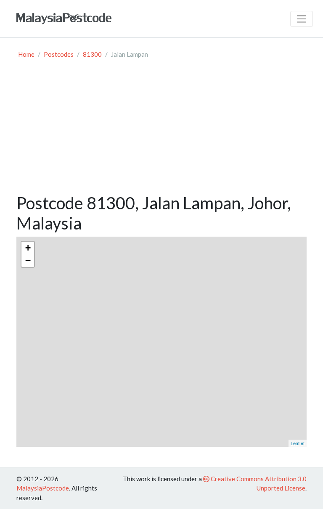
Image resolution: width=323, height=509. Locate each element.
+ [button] (28, 248)
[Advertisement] (161, 130)
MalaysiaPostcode (42, 488)
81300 (92, 54)
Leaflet (297, 443)
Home (26, 54)
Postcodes (59, 54)
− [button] (28, 260)
